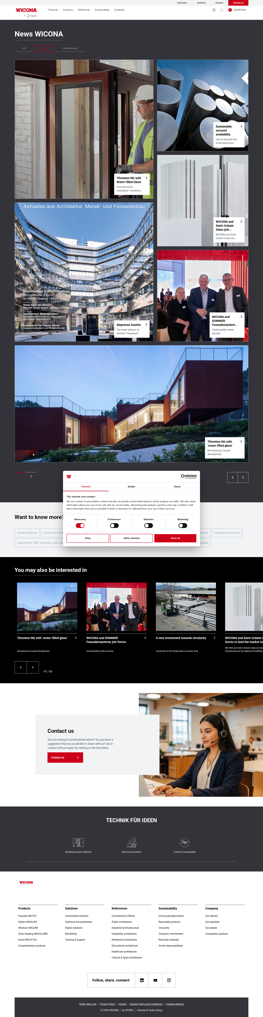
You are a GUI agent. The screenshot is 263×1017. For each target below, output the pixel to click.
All (24, 48)
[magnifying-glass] (222, 10)
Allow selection (131, 538)
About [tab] (177, 486)
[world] (214, 10)
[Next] (33, 667)
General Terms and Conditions (146, 1004)
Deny (88, 538)
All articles (202, 542)
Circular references (27, 532)
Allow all (175, 538)
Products (53, 9)
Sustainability (102, 9)
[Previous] (21, 667)
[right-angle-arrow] (232, 477)
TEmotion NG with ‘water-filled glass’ (42, 638)
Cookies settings (175, 1004)
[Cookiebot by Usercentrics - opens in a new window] (183, 476)
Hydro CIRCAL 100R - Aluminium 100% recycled (42, 542)
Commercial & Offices (55, 532)
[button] (20, 476)
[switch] (114, 525)
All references (70, 48)
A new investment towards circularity (181, 638)
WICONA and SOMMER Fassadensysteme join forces (106, 640)
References (84, 9)
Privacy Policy (107, 1004)
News (44, 48)
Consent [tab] (85, 486)
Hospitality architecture (227, 532)
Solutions (68, 9)
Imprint (122, 1004)
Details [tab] (131, 486)
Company (119, 9)
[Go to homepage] (26, 13)
